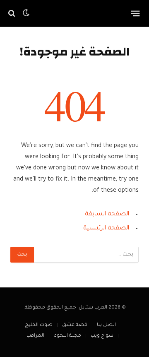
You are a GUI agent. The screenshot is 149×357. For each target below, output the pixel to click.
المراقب (35, 336)
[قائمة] (135, 13)
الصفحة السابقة (107, 214)
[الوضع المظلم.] (26, 13)
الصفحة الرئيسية (106, 228)
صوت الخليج (39, 325)
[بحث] (12, 13)
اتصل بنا (106, 325)
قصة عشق (74, 325)
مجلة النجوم (67, 336)
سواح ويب (102, 336)
